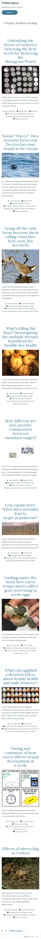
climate (10, 826)
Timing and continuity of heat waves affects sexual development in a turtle (21, 757)
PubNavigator (10, 3)
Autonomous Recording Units (25, 309)
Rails (20, 311)
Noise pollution (30, 206)
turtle (25, 653)
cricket (8, 915)
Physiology (32, 648)
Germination (12, 114)
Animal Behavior (10, 726)
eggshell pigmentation (12, 729)
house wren (35, 729)
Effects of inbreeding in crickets (20, 850)
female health (26, 729)
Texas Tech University (26, 116)
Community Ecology (21, 483)
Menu (12, 12)
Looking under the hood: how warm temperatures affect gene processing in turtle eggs (20, 586)
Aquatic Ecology (17, 203)
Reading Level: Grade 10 (25, 114)
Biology (24, 306)
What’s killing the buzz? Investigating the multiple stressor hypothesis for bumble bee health (20, 336)
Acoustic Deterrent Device (15, 206)
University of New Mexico (28, 488)
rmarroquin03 (10, 111)
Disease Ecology (20, 396)
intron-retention (13, 650)
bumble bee (16, 398)
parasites (28, 485)
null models (20, 485)
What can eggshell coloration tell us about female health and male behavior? (20, 676)
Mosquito (33, 558)
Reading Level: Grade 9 (31, 311)
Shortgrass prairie (12, 116)
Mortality (26, 558)
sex (32, 826)
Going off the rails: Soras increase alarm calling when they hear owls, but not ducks (20, 236)
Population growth (12, 560)
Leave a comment (21, 119)
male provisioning (12, 731)
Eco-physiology (16, 648)
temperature (18, 653)
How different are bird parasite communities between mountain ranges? (20, 429)
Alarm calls (11, 309)
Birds (13, 485)
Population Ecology (24, 555)
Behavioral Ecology (15, 306)
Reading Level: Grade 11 (11, 488)
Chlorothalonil (26, 398)
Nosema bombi (28, 401)
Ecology (34, 111)
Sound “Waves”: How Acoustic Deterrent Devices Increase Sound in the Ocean (20, 142)
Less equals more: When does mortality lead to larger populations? (20, 511)
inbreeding (15, 915)
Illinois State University (10, 311)
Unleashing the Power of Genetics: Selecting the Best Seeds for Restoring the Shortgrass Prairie (20, 51)
